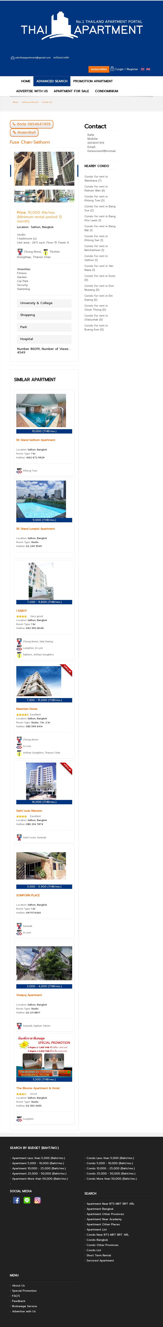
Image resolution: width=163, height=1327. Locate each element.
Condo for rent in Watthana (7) (96, 179)
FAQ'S (16, 1296)
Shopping (27, 315)
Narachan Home (26, 709)
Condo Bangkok (97, 1240)
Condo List (47, 101)
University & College (36, 303)
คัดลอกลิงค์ (26, 132)
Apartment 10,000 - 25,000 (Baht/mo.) (39, 1168)
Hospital (26, 339)
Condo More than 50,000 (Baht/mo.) (112, 1179)
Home (15, 101)
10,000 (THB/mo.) (44, 431)
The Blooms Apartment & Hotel (37, 1088)
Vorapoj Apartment (29, 995)
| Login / (120, 69)
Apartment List (97, 1230)
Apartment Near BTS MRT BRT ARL (110, 1204)
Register (132, 69)
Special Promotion (24, 1291)
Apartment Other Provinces (105, 1214)
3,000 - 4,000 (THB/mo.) (44, 986)
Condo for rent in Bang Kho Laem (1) (99, 218)
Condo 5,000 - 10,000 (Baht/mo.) (110, 1163)
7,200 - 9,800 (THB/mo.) (44, 602)
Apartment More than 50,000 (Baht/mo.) (40, 1179)
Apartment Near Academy (104, 1219)
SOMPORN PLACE (28, 895)
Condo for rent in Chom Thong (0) (96, 308)
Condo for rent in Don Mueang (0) (99, 288)
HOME (25, 81)
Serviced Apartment (100, 1260)
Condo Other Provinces (102, 1245)
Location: (31, 449)
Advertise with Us (24, 1311)
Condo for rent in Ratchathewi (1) (96, 248)
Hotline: (30, 457)
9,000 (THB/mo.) (44, 520)
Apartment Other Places (103, 1224)
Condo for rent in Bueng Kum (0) (96, 327)
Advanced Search (30, 101)
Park (23, 327)
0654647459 (95, 143)
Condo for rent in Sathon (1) (96, 258)
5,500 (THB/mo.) (44, 1079)
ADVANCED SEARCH (51, 81)
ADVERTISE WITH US (32, 91)
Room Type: (26, 453)
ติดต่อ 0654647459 (33, 124)
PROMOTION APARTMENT (93, 81)
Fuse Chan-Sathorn (30, 142)
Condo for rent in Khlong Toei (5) (96, 198)
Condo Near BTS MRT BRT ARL (108, 1235)
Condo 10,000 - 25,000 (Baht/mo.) (111, 1168)
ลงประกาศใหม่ (99, 69)
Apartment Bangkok (100, 1209)
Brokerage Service (24, 1306)
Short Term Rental (99, 1255)
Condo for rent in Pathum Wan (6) (96, 188)
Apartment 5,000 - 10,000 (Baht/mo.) (38, 1163)
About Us (18, 1286)
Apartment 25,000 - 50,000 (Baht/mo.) (39, 1174)
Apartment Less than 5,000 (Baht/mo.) (38, 1158)
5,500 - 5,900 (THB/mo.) (44, 887)
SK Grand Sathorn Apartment (35, 440)
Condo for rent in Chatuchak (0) (96, 318)
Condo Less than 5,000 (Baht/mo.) (110, 1158)
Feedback (18, 1301)
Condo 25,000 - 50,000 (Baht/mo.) (111, 1174)
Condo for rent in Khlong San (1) (96, 238)
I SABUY (21, 611)
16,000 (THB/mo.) (44, 802)
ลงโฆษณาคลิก (61, 57)
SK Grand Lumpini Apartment (35, 529)
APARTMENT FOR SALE (71, 91)
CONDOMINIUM (106, 91)
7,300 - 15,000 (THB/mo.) (44, 700)
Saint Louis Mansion (29, 811)
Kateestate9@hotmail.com (104, 151)
